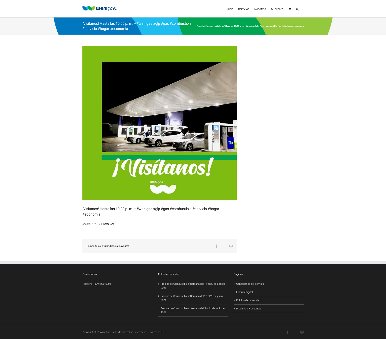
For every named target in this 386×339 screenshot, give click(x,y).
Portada (200, 26)
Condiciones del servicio (250, 283)
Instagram (108, 224)
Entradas (209, 26)
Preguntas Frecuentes (248, 308)
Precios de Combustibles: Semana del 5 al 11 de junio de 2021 (193, 310)
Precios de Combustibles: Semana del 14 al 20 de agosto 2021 (193, 285)
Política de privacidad (248, 300)
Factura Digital (244, 292)
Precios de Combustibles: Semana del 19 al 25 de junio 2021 (192, 298)
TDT (163, 332)
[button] (297, 8)
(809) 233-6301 (102, 283)
